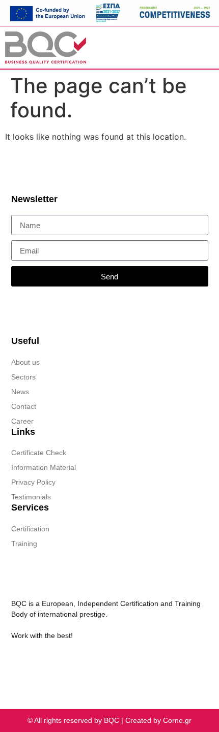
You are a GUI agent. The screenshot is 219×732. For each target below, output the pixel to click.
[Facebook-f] (35, 660)
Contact (23, 406)
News (20, 392)
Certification (30, 529)
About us (25, 362)
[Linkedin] (15, 660)
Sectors (23, 377)
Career (22, 421)
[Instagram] (54, 660)
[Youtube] (73, 660)
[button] (171, 47)
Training (24, 543)
